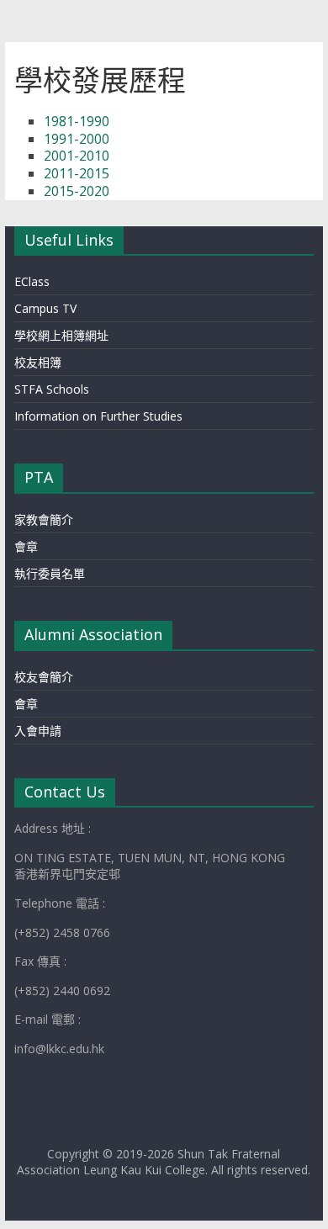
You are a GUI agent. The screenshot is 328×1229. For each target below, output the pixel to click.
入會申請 (37, 731)
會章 (26, 546)
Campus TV (45, 308)
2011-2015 (76, 173)
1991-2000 (76, 139)
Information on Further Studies (98, 416)
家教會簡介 (43, 519)
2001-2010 (76, 155)
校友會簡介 (43, 677)
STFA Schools (51, 389)
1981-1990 (76, 121)
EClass (32, 281)
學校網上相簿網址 (61, 335)
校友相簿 (37, 362)
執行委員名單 (49, 573)
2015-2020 (76, 191)
